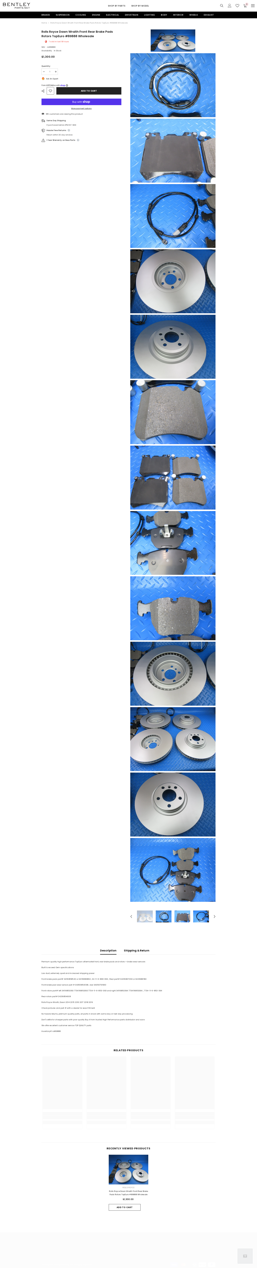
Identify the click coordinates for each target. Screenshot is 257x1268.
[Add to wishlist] (50, 91)
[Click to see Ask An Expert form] (245, 1256)
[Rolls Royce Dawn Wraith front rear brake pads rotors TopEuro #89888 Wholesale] (128, 1169)
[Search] (222, 6)
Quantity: (46, 66)
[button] (131, 916)
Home (44, 23)
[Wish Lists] (237, 5)
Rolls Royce (129, 1187)
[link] (62, 1117)
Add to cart (89, 90)
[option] (144, 916)
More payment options (81, 108)
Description (108, 950)
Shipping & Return (136, 950)
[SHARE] (44, 91)
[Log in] (229, 5)
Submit (201, 1251)
